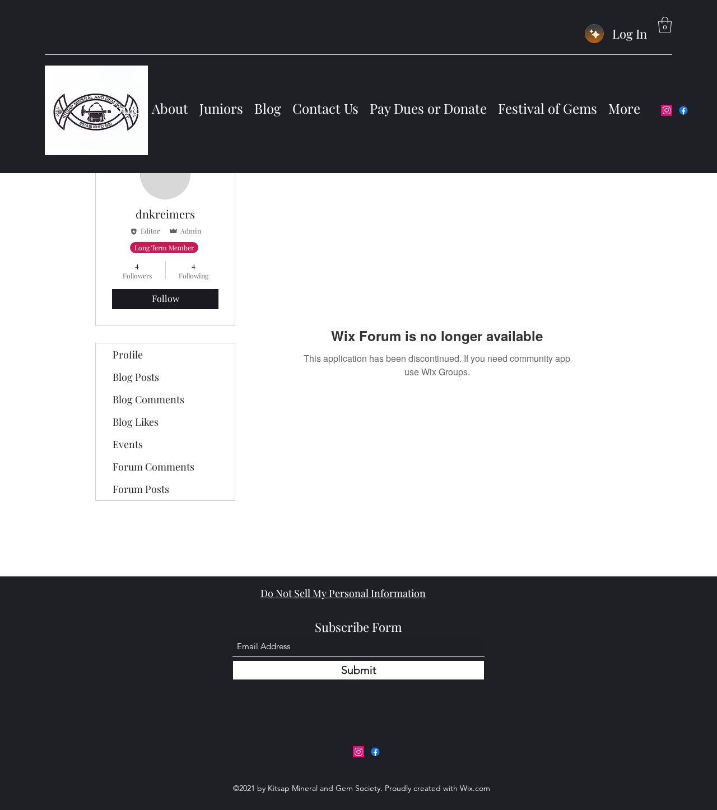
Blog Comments (148, 399)
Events (128, 444)
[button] (665, 25)
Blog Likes (136, 422)
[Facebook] (683, 110)
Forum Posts (141, 489)
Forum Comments (153, 466)
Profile (128, 354)
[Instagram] (666, 110)
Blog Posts (136, 377)
